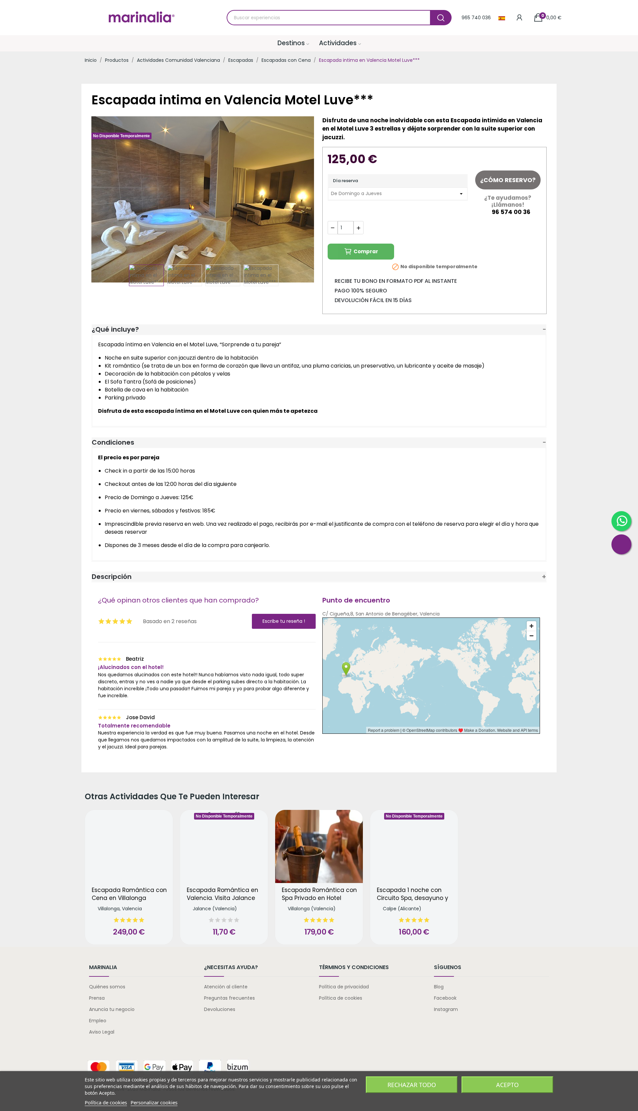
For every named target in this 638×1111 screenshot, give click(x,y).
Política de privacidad (344, 986)
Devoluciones (219, 1009)
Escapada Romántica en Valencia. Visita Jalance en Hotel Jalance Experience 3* (222, 894)
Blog (439, 986)
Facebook (445, 998)
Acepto (507, 1085)
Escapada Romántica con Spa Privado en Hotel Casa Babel (319, 894)
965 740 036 (476, 17)
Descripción (112, 576)
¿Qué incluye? (115, 329)
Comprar (366, 251)
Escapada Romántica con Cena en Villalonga (129, 894)
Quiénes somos (107, 986)
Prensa (97, 998)
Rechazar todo (411, 1085)
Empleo (97, 1020)
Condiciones (113, 442)
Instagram (446, 1009)
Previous (107, 200)
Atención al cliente (226, 986)
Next (300, 200)
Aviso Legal (101, 1032)
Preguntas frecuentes (229, 998)
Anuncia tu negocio (112, 1009)
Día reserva (345, 180)
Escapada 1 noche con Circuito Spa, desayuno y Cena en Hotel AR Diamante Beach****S (412, 894)
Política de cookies (340, 998)
